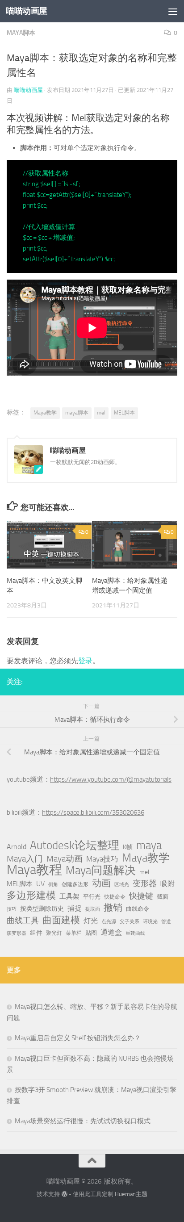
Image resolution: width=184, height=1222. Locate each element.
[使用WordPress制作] (64, 1194)
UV (40, 883)
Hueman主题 (131, 1194)
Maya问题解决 (101, 870)
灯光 (91, 920)
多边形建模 (31, 895)
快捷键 (141, 895)
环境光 (150, 922)
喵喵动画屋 (26, 11)
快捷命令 (114, 897)
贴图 (91, 932)
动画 (101, 883)
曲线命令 (137, 908)
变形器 (145, 883)
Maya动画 (64, 859)
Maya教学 (45, 413)
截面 (162, 896)
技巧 (12, 909)
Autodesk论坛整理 (74, 845)
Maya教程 (34, 870)
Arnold (16, 847)
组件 (36, 933)
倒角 (53, 884)
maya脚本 (76, 413)
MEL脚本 (124, 413)
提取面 (92, 909)
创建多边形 (75, 884)
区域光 (121, 884)
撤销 (113, 907)
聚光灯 (54, 933)
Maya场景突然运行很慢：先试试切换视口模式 (83, 1121)
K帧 (128, 847)
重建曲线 (135, 933)
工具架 (69, 896)
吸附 (167, 884)
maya (149, 845)
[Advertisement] (92, 96)
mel (101, 413)
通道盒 (111, 932)
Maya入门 (25, 859)
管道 (166, 922)
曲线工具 (23, 920)
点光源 (108, 922)
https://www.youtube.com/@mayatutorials (110, 779)
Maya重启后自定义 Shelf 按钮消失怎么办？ (78, 1038)
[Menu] (173, 11)
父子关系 (129, 922)
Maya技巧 (102, 858)
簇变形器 (16, 933)
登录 (85, 661)
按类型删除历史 (42, 908)
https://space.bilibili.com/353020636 (93, 812)
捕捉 (74, 908)
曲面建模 (61, 920)
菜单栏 (74, 933)
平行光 (91, 896)
